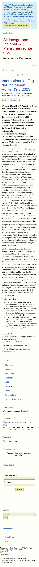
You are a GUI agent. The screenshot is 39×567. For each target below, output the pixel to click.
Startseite (9, 365)
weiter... (7, 541)
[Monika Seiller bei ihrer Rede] (30, 149)
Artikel (8, 386)
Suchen (8, 369)
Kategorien (9, 374)
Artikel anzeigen (9, 70)
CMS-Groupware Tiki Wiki (19, 548)
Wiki (7, 382)
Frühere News (8, 537)
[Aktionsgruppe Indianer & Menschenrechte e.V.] (6, 33)
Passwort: (8, 482)
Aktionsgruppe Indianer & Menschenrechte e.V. (17, 46)
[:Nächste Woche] (6, 425)
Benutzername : (11, 475)
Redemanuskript (20, 345)
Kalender (9, 378)
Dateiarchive (10, 395)
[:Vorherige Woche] (8, 422)
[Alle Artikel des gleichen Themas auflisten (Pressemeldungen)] (11, 100)
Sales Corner (9, 465)
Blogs (7, 391)
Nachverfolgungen (13, 399)
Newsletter (8, 529)
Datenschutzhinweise (25, 16)
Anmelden (19, 489)
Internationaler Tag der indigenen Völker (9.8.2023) (18, 85)
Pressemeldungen (8, 351)
